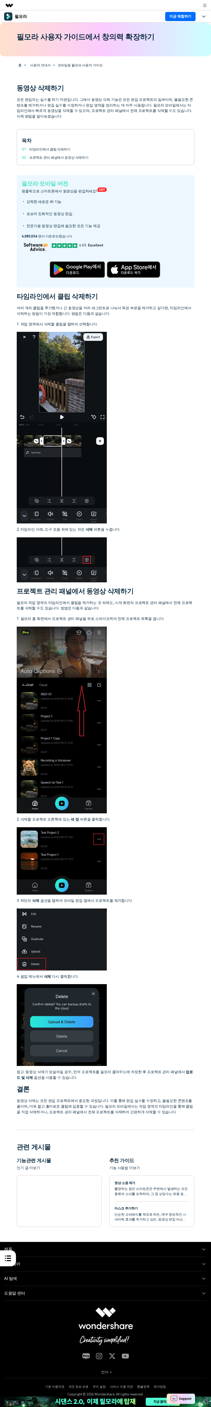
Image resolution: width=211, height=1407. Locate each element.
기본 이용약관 (54, 1386)
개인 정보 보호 (78, 1386)
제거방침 (160, 1386)
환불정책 (143, 1386)
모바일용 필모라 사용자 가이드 (80, 65)
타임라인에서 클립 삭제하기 (50, 149)
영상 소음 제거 (125, 1183)
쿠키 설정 (99, 1386)
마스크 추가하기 (126, 1208)
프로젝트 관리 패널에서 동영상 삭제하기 (59, 157)
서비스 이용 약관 (121, 1386)
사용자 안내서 (40, 65)
